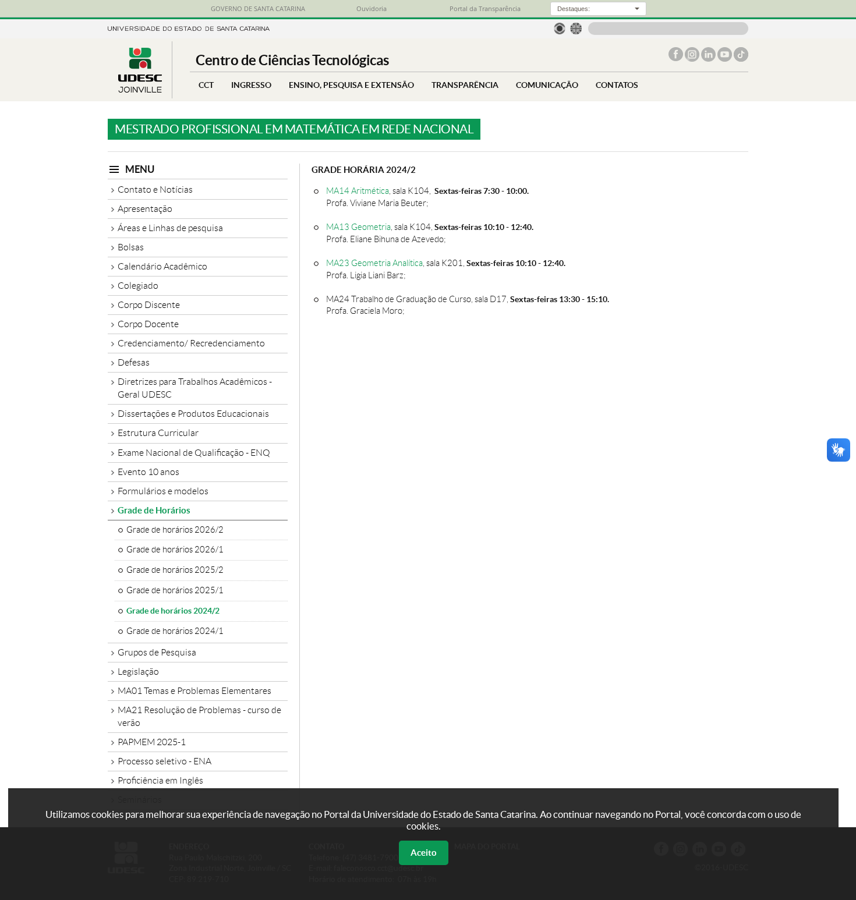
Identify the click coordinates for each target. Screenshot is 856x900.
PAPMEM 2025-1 (152, 742)
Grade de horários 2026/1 (175, 549)
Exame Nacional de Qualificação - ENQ (194, 453)
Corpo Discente (149, 305)
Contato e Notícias (155, 189)
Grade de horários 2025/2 (175, 570)
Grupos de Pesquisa (157, 652)
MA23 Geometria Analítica (374, 263)
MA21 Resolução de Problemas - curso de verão (199, 716)
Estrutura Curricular (158, 433)
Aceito (424, 853)
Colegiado (138, 285)
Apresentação (145, 209)
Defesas (134, 362)
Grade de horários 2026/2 (175, 529)
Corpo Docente (148, 324)
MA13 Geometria (358, 227)
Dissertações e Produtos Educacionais (193, 414)
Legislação (138, 671)
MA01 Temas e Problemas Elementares (194, 691)
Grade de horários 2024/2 (173, 610)
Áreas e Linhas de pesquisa (170, 228)
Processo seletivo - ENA (164, 761)
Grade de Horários (154, 510)
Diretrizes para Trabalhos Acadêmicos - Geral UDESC (195, 388)
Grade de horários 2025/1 (175, 590)
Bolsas (131, 247)
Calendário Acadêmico (162, 266)
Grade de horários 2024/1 (175, 631)
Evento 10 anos (148, 472)
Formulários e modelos (163, 491)
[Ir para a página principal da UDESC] (189, 28)
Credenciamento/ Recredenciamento (191, 343)
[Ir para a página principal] (140, 89)
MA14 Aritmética (357, 191)
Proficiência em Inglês (160, 780)
